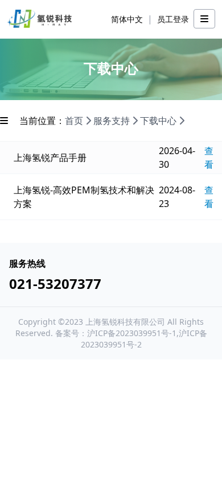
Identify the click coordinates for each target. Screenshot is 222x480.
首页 (74, 120)
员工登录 (173, 19)
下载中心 (158, 120)
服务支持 (111, 120)
